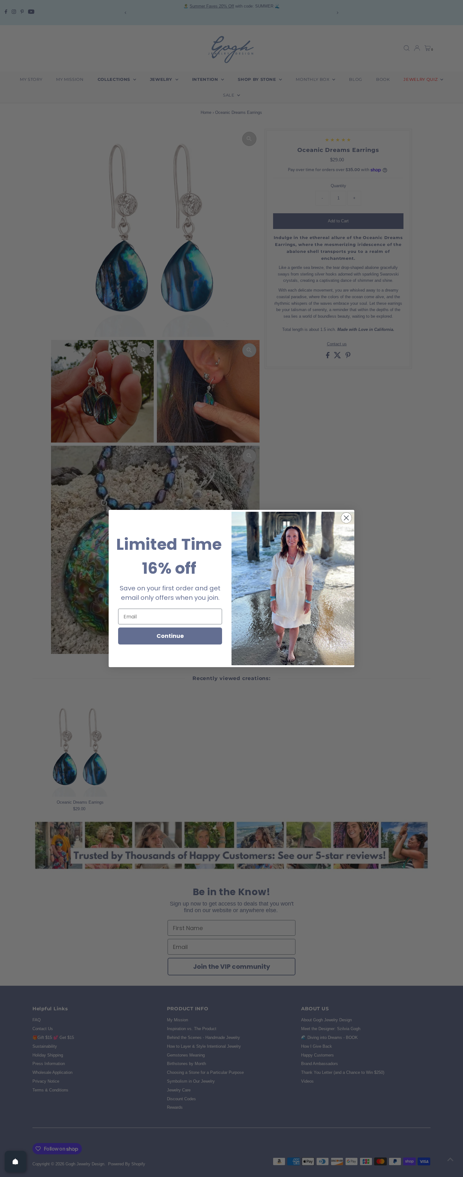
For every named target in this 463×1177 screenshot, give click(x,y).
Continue (170, 636)
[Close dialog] (346, 517)
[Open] (15, 1161)
